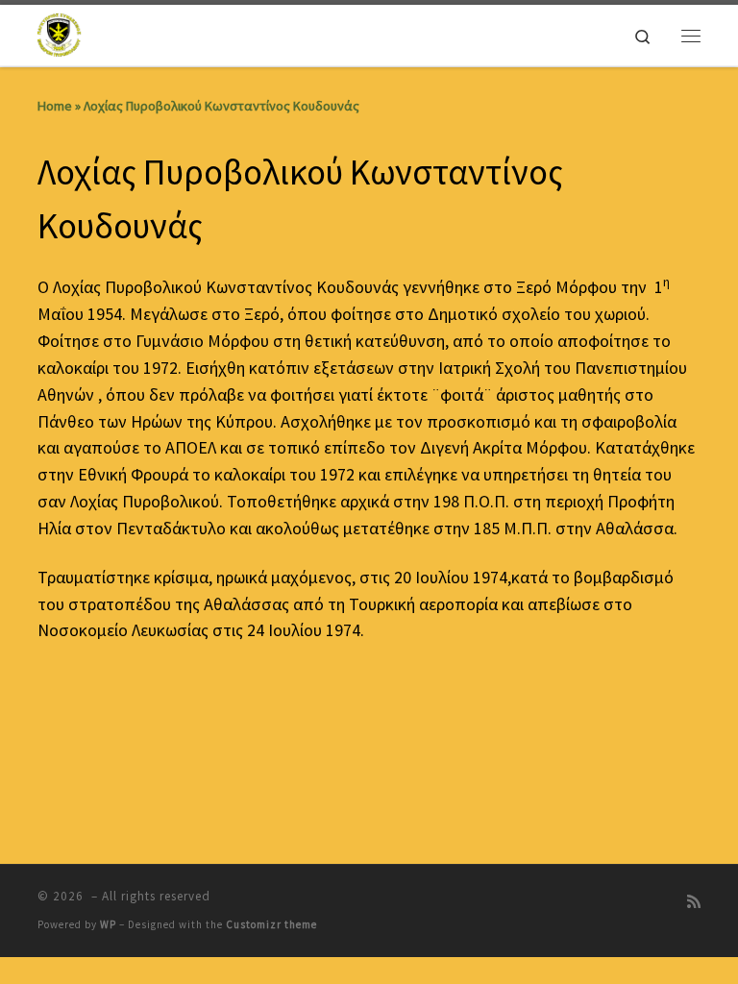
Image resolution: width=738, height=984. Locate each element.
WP (108, 924)
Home (54, 105)
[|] (60, 32)
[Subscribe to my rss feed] (694, 902)
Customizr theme (271, 924)
